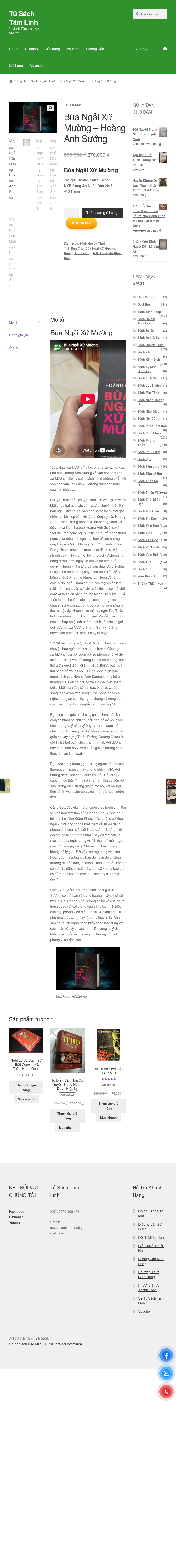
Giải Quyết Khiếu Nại (151, 1248)
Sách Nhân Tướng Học (151, 402)
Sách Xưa (145, 562)
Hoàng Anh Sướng (77, 253)
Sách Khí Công (148, 352)
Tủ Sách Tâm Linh (23, 17)
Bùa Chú (77, 248)
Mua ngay (81, 223)
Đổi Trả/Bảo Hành (152, 1237)
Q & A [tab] (13, 347)
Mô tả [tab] (13, 322)
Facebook (16, 1211)
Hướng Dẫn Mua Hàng (151, 1261)
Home (13, 48)
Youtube (15, 1222)
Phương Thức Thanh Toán (148, 1288)
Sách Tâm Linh (148, 466)
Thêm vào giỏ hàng (102, 212)
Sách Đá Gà (146, 330)
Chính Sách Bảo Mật (150, 1213)
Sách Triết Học (148, 525)
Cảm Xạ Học (146, 297)
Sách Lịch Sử (147, 378)
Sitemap (31, 48)
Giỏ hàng (16, 65)
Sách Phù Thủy (149, 452)
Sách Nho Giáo (148, 411)
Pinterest (16, 1217)
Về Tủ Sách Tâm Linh (151, 1301)
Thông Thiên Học (150, 583)
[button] (50, 108)
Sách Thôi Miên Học (149, 501)
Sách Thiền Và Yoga (152, 492)
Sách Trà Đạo (147, 518)
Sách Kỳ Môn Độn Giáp (147, 369)
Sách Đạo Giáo (148, 337)
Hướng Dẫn (95, 48)
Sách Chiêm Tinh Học (146, 321)
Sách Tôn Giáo (148, 511)
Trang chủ (21, 81)
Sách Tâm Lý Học (150, 473)
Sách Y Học (146, 569)
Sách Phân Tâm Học (152, 426)
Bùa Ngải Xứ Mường (100, 248)
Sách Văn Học (148, 540)
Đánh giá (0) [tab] (18, 334)
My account (38, 65)
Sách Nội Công (148, 418)
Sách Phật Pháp (149, 433)
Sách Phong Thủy (146, 442)
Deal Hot (144, 304)
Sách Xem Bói (148, 554)
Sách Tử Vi (145, 532)
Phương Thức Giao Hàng (148, 1274)
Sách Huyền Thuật (43, 81)
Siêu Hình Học (148, 576)
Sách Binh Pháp (149, 311)
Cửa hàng (52, 48)
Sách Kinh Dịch (149, 359)
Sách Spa (144, 459)
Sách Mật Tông (148, 392)
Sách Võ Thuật (148, 547)
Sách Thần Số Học (148, 483)
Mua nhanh (26, 1099)
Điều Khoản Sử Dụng (150, 1227)
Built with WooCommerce (62, 1344)
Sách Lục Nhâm (149, 385)
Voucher (73, 48)
